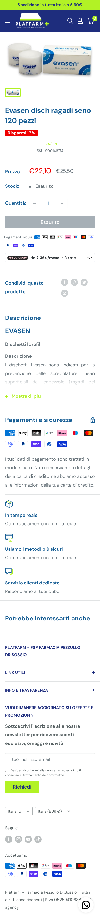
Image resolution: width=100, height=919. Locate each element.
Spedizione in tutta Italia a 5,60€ (50, 4)
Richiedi (22, 787)
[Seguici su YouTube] (28, 839)
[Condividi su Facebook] (64, 282)
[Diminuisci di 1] (34, 203)
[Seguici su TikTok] (38, 839)
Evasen (50, 144)
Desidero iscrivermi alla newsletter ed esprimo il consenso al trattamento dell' (43, 772)
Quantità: (15, 203)
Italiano (14, 811)
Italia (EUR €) (50, 811)
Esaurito (50, 222)
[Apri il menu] (7, 21)
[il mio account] (80, 21)
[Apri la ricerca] (70, 21)
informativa (56, 775)
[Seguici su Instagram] (18, 839)
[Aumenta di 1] (61, 203)
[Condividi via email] (64, 293)
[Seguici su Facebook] (8, 839)
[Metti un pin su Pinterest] (74, 282)
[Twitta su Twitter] (84, 282)
